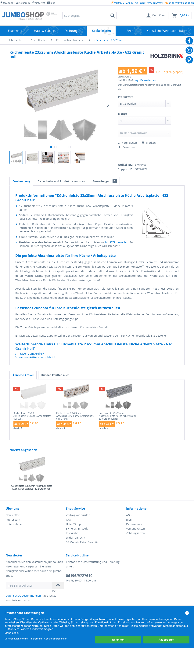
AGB (128, 515)
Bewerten (128, 147)
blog (52, 3)
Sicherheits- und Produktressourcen (61, 181)
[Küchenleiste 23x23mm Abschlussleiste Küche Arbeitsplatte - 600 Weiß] (32, 396)
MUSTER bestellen (116, 242)
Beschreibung (21, 181)
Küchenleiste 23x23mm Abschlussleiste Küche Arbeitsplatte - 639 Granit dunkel (118, 416)
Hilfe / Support (75, 524)
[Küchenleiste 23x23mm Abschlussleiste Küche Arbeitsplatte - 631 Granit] (75, 396)
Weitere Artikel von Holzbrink (37, 357)
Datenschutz (134, 524)
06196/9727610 (79, 575)
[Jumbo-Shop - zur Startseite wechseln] (23, 16)
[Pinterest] (139, 156)
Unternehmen (14, 524)
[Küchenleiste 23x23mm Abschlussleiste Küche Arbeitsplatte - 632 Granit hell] (31, 469)
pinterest (40, 3)
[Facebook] (119, 156)
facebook (7, 3)
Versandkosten (135, 528)
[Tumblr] (146, 156)
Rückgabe (72, 533)
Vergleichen (129, 142)
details (17, 428)
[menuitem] (156, 15)
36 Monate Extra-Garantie (82, 542)
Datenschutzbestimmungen (23, 595)
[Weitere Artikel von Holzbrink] (167, 56)
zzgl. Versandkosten (145, 80)
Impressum (13, 519)
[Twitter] (126, 156)
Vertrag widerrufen (78, 515)
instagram (24, 3)
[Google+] (132, 156)
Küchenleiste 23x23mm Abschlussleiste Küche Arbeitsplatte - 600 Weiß (32, 416)
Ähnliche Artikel (23, 375)
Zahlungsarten (135, 533)
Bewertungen (104, 181)
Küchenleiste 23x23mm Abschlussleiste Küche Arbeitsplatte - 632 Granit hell (31, 487)
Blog (129, 519)
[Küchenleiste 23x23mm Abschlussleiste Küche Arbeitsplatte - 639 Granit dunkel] (118, 396)
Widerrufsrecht (75, 537)
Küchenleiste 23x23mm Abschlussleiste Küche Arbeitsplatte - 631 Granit (75, 416)
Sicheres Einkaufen (78, 528)
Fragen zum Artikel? (31, 353)
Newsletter (13, 515)
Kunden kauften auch (55, 375)
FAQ (68, 519)
